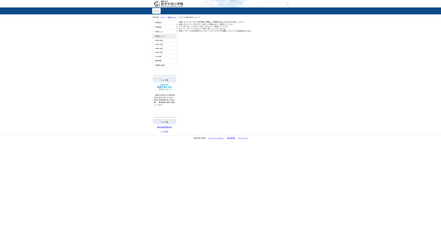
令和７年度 (159, 44)
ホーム (156, 11)
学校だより (159, 32)
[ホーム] (206, 3)
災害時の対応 (160, 65)
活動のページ (172, 17)
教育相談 (158, 61)
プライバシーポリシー (216, 138)
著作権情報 (231, 138)
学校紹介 (158, 22)
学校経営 (158, 27)
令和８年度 (159, 40)
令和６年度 (159, 48)
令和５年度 (159, 52)
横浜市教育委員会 (164, 127)
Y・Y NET (164, 131)
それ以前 (158, 56)
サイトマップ (243, 138)
